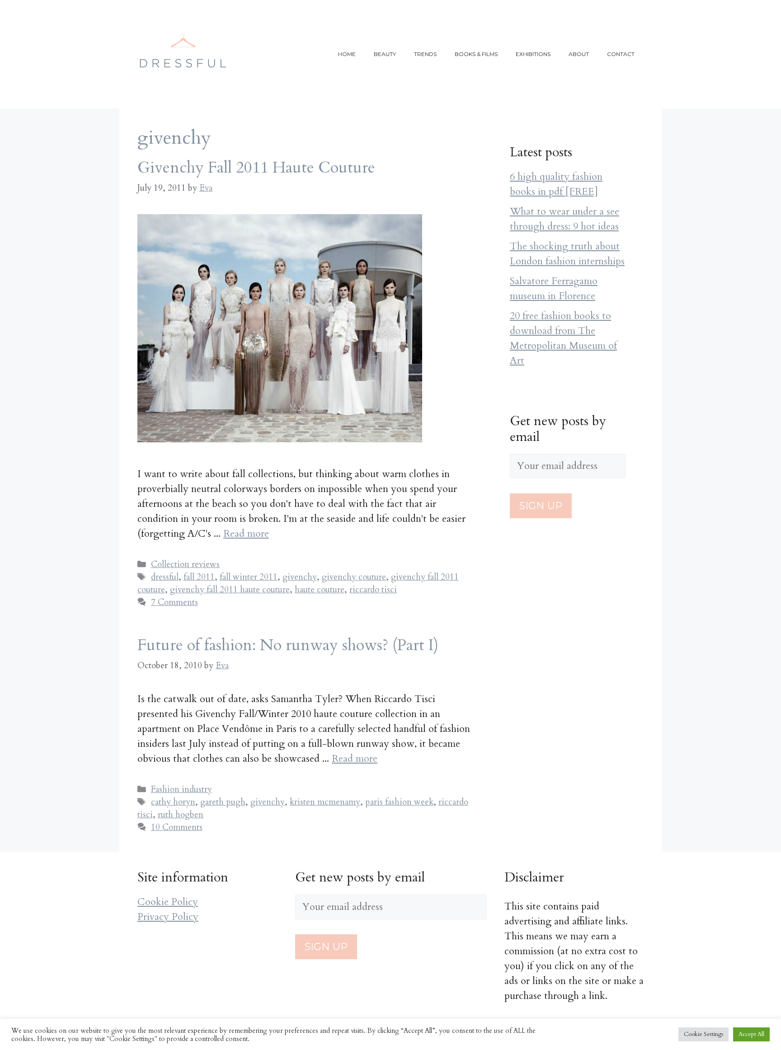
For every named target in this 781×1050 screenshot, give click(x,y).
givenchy (299, 577)
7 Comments (174, 602)
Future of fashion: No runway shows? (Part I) (287, 645)
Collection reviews (185, 564)
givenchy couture (354, 577)
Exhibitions (533, 54)
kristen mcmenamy (325, 802)
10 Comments (176, 827)
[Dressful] (182, 53)
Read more (246, 533)
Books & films (476, 54)
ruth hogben (180, 814)
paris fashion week (399, 802)
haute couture (319, 589)
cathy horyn (173, 802)
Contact (621, 54)
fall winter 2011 (249, 577)
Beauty (385, 54)
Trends (425, 54)
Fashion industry (181, 789)
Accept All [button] (751, 1034)
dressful (165, 577)
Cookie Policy (167, 902)
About (579, 54)
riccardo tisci (373, 589)
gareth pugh (222, 802)
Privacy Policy (167, 916)
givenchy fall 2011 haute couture (230, 589)
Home (347, 54)
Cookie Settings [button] (703, 1034)
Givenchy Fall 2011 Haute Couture (256, 167)
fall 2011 (199, 577)
